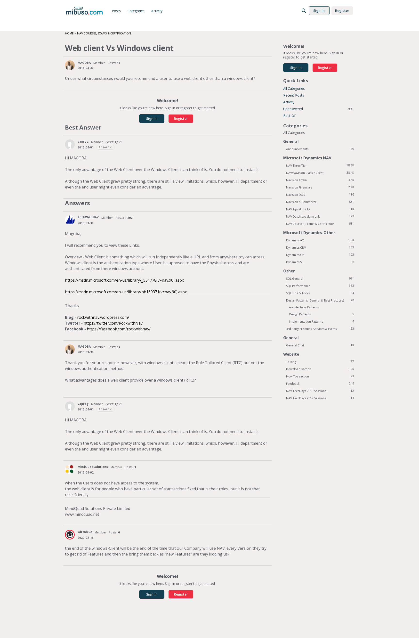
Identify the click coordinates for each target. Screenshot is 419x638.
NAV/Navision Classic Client (320, 173)
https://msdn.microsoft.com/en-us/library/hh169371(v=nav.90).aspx (126, 291)
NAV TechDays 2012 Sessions (320, 398)
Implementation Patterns (321, 321)
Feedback (320, 383)
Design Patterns (321, 314)
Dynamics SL (320, 262)
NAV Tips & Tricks (320, 209)
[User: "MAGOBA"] (70, 65)
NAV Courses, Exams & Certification (320, 223)
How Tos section (320, 376)
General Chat (320, 345)
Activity (288, 102)
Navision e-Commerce (320, 202)
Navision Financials (320, 187)
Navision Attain (320, 180)
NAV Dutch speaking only (320, 216)
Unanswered (318, 108)
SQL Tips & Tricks (320, 293)
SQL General (320, 278)
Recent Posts (293, 95)
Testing (320, 362)
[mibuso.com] (84, 11)
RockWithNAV (88, 217)
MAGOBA (84, 63)
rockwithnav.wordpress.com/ (103, 317)
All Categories (294, 88)
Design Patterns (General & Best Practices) (320, 300)
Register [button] (181, 118)
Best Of (289, 115)
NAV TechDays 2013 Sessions (320, 391)
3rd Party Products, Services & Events (320, 329)
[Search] (303, 10)
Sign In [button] (152, 118)
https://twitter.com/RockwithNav (113, 323)
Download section (320, 369)
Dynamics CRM (320, 247)
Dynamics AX (320, 240)
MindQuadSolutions (93, 467)
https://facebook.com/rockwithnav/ (119, 329)
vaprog (83, 141)
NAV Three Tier (320, 165)
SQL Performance (320, 286)
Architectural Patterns (304, 307)
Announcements (320, 149)
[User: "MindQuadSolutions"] (70, 469)
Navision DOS (320, 194)
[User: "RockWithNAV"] (70, 220)
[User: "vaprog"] (70, 144)
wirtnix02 (85, 532)
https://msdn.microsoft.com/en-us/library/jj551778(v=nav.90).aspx (124, 280)
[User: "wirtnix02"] (70, 535)
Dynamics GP (320, 255)
